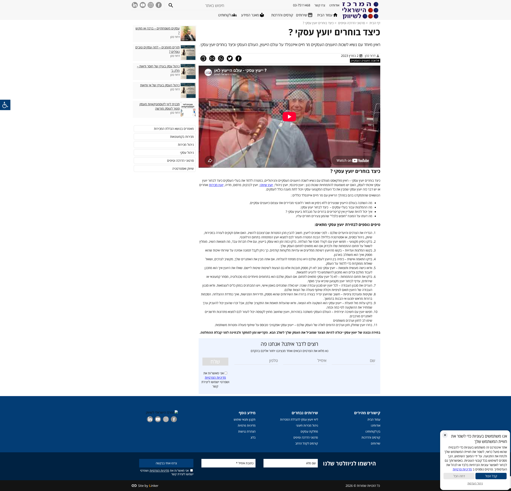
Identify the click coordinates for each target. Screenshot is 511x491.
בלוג (253, 437)
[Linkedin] (135, 5)
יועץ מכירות (216, 185)
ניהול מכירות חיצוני (307, 425)
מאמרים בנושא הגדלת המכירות (174, 128)
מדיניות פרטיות (247, 425)
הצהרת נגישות (247, 431)
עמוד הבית (373, 419)
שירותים (375, 443)
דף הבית (374, 23)
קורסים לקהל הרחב (306, 443)
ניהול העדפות (475, 483)
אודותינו (375, 425)
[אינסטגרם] (151, 5)
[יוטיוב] (143, 5)
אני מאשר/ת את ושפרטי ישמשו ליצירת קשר (166, 472)
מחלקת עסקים (309, 431)
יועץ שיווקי (266, 185)
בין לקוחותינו (372, 431)
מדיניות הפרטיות (215, 377)
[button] (5, 105)
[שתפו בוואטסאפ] (221, 58)
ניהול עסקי (187, 152)
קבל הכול (491, 476)
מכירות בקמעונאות (182, 136)
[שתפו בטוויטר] (230, 58)
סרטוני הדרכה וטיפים (351, 23)
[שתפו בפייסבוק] (239, 58)
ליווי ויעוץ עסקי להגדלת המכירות (299, 419)
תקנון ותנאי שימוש (245, 419)
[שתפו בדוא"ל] (212, 58)
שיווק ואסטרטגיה (183, 168)
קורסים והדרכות (370, 437)
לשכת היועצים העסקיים (364, 60)
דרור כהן (370, 55)
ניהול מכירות (186, 144)
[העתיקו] (203, 58)
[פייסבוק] (159, 5)
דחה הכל (459, 476)
